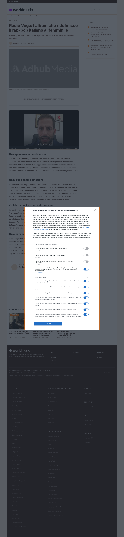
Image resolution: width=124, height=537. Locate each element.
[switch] (86, 248)
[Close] (95, 211)
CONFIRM (48, 324)
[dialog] (62, 268)
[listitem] (62, 244)
